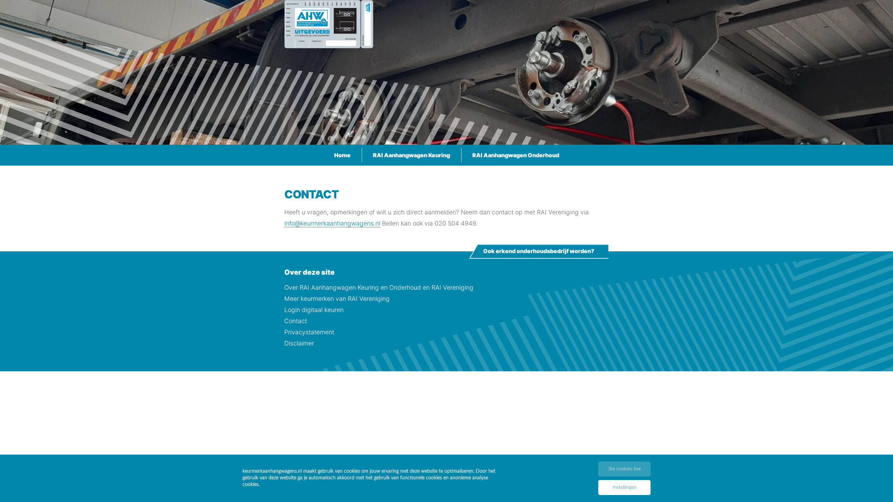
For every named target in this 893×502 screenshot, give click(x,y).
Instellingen (625, 487)
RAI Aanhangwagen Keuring (411, 155)
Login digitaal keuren (314, 309)
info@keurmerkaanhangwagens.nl (332, 223)
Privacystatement (309, 332)
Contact (295, 321)
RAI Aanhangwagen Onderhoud (515, 155)
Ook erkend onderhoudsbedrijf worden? (538, 251)
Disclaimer (299, 343)
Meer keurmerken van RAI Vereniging (337, 298)
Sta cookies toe (624, 468)
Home (342, 155)
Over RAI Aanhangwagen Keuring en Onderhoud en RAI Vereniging (378, 287)
